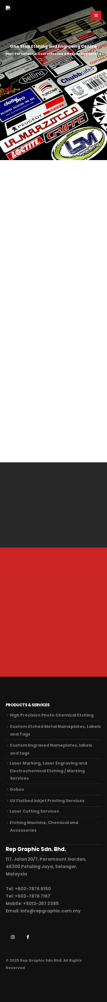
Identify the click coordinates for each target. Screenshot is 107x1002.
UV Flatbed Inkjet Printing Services (47, 801)
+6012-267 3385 (41, 903)
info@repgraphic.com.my (51, 911)
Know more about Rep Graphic (48, 435)
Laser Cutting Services (34, 811)
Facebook (28, 937)
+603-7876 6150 (33, 889)
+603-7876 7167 (32, 896)
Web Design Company (28, 947)
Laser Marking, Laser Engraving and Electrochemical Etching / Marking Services (48, 770)
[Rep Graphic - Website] (17, 16)
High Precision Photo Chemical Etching (52, 715)
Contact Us (30, 644)
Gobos (17, 789)
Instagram (12, 937)
